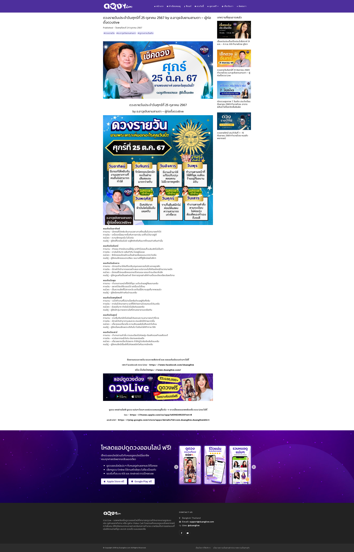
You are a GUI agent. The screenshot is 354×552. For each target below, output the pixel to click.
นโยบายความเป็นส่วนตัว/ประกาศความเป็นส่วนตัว (231, 548)
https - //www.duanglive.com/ (164, 369)
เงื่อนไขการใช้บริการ (203, 548)
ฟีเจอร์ (188, 6)
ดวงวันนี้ (200, 6)
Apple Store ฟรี (115, 481)
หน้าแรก (159, 6)
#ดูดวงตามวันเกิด (145, 33)
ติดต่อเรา (242, 6)
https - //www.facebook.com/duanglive (171, 364)
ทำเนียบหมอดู (175, 6)
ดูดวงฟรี (213, 6)
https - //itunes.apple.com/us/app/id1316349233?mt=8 (161, 414)
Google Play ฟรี (143, 481)
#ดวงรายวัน (109, 33)
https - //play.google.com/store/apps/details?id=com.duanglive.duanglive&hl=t (163, 419)
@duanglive (193, 525)
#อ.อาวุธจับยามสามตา (126, 33)
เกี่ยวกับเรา (228, 6)
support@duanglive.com (202, 521)
